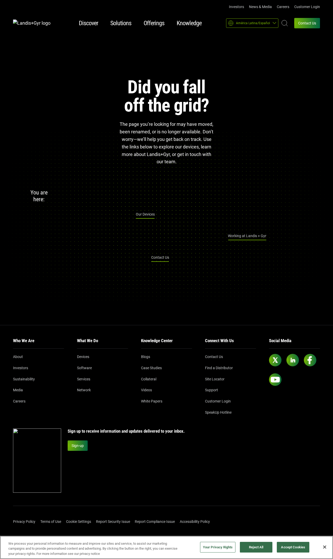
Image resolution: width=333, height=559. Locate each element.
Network (84, 390)
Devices (83, 357)
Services (83, 379)
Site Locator (215, 379)
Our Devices (145, 214)
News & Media (260, 7)
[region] (166, 547)
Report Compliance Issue (155, 521)
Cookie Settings (78, 521)
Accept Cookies (293, 547)
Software (84, 368)
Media (18, 390)
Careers (283, 7)
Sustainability (24, 379)
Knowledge (189, 23)
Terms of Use (50, 521)
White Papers (151, 401)
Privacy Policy (24, 521)
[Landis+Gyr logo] (34, 23)
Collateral (148, 379)
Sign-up (78, 446)
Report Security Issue (113, 521)
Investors (236, 7)
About (18, 357)
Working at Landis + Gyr (247, 236)
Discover (88, 23)
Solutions (120, 23)
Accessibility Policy (195, 521)
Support (211, 390)
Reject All (256, 547)
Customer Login (307, 7)
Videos (146, 390)
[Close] (324, 547)
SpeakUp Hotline (218, 412)
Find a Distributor (219, 368)
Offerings (154, 23)
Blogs (145, 357)
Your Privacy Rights (218, 547)
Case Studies (151, 368)
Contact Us (307, 23)
